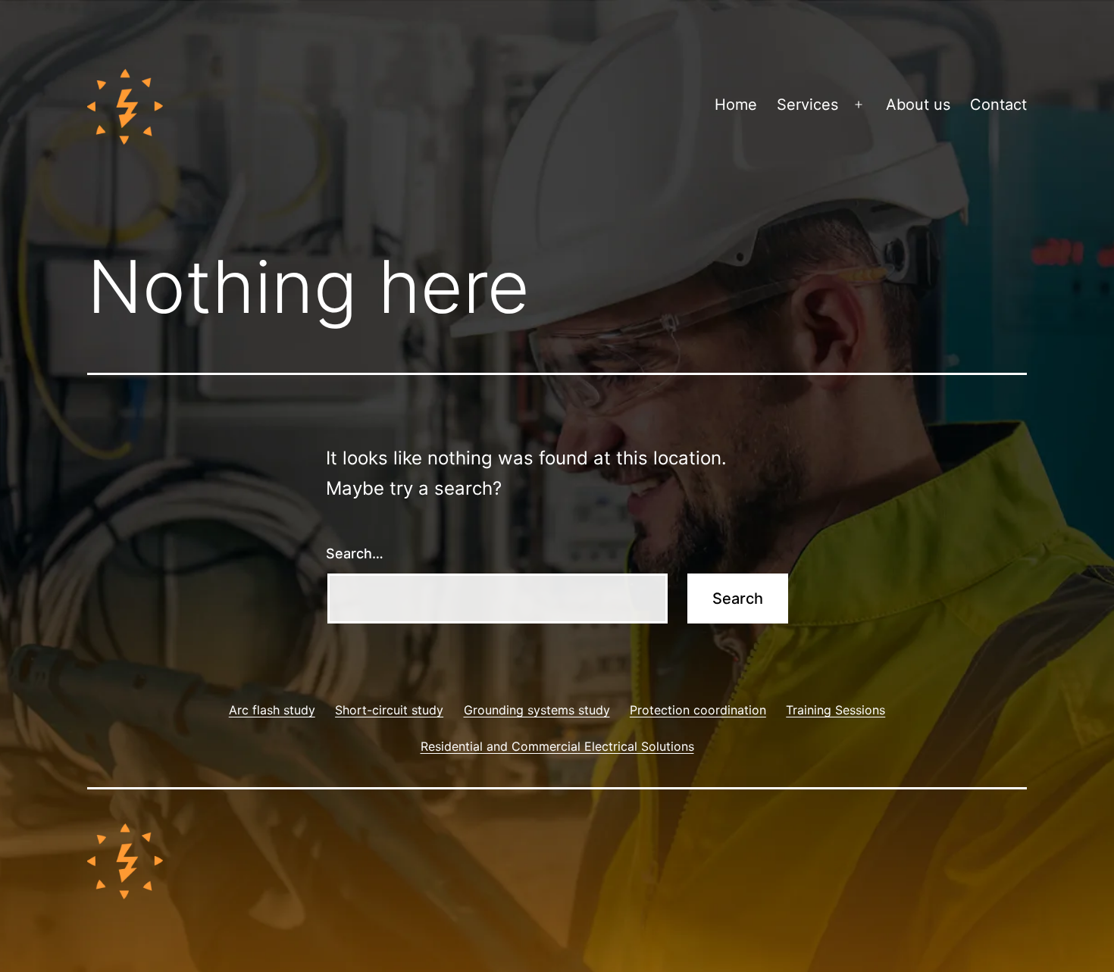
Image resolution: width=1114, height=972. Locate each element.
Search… (354, 553)
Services (807, 104)
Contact (998, 104)
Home (736, 104)
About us (918, 104)
